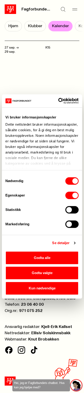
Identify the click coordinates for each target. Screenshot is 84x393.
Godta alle (42, 258)
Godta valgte (42, 273)
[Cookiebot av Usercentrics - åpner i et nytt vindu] (59, 101)
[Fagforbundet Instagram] (21, 350)
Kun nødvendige (42, 288)
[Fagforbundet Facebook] (9, 350)
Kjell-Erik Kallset (56, 327)
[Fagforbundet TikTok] (34, 350)
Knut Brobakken (43, 339)
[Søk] (63, 9)
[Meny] (74, 9)
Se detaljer (61, 243)
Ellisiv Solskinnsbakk (50, 333)
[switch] (72, 195)
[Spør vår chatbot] (76, 385)
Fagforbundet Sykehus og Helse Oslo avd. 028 (36, 9)
